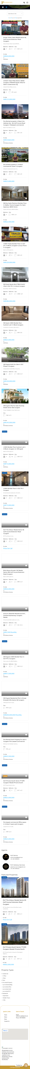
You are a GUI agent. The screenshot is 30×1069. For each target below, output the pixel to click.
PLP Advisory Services (17, 865)
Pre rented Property (7, 982)
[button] (24, 2)
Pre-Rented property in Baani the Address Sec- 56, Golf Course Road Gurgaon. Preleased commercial (14, 123)
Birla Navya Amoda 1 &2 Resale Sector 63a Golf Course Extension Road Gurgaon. (13, 572)
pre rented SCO (7, 991)
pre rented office (7, 986)
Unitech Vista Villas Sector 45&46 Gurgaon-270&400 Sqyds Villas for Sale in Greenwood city (14, 82)
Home (5, 1014)
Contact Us (6, 1021)
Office (4, 976)
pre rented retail (7, 989)
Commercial (5, 973)
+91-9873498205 (14, 859)
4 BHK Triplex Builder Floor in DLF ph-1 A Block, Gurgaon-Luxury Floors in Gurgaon (15, 245)
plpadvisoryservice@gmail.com (17, 867)
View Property (15, 32)
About (5, 1017)
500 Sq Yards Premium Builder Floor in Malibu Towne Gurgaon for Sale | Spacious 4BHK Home (15, 205)
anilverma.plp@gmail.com (16, 857)
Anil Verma (14, 855)
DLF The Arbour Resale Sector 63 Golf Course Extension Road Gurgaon (13, 531)
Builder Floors (6, 997)
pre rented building (7, 984)
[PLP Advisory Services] (6, 866)
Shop (4, 978)
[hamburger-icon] (27, 2)
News (5, 1019)
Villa (4, 1000)
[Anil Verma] (6, 857)
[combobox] (15, 13)
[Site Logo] (6, 2)
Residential (5, 993)
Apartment (5, 995)
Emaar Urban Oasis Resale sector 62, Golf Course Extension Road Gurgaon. (14, 39)
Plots (3, 980)
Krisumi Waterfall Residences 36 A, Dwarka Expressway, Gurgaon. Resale (14, 615)
